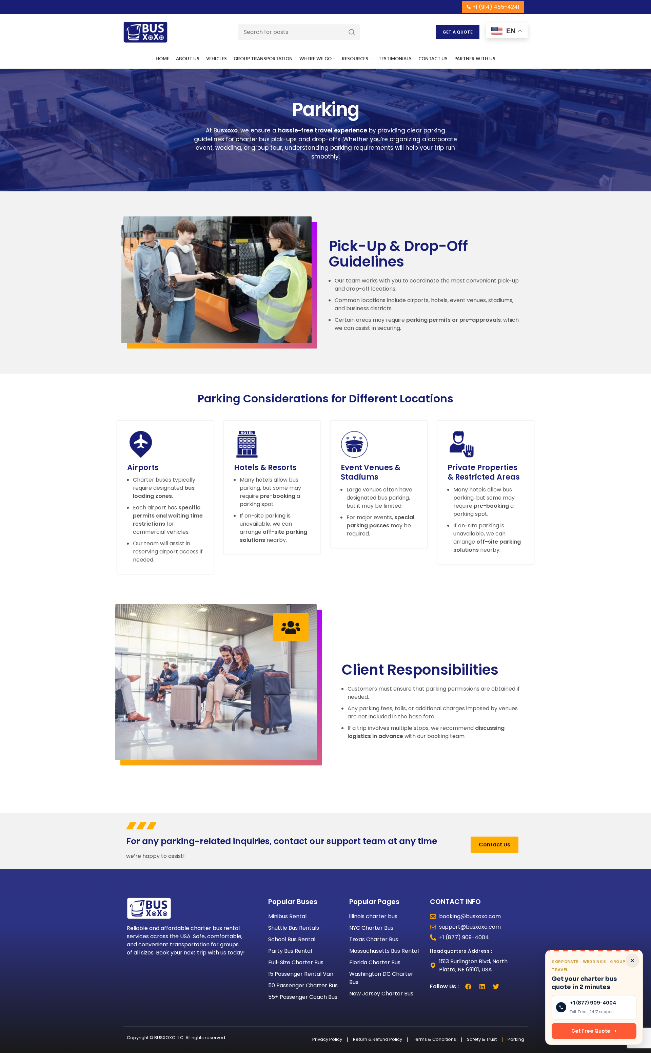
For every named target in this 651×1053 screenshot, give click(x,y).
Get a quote (457, 32)
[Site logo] (145, 32)
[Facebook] (468, 987)
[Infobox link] (165, 497)
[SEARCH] (352, 32)
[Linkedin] (482, 987)
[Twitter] (496, 987)
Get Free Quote (590, 1031)
